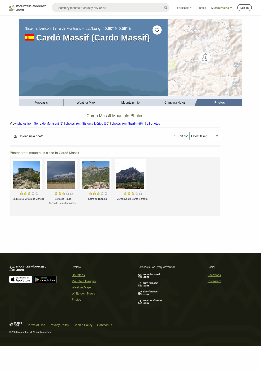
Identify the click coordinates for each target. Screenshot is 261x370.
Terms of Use (36, 325)
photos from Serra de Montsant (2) (40, 123)
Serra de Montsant (66, 28)
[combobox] (110, 7)
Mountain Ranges (84, 281)
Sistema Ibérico (37, 28)
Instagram (214, 281)
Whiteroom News (83, 293)
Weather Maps (81, 287)
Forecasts (183, 8)
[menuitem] (41, 102)
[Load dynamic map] (205, 57)
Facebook (214, 275)
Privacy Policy (59, 325)
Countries (78, 275)
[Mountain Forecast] (27, 8)
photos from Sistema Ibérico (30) (87, 123)
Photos (202, 8)
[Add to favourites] (157, 30)
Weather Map (86, 102)
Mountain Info (130, 102)
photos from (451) (128, 123)
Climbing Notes (175, 102)
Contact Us (104, 325)
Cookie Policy (83, 325)
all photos (153, 123)
